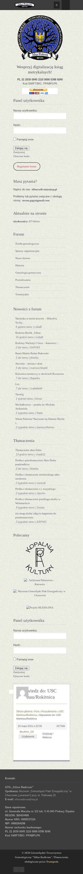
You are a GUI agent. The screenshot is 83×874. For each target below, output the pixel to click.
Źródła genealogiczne (27, 243)
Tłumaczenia (22, 287)
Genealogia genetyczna (28, 272)
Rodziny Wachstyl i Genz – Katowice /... (37, 343)
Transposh (52, 861)
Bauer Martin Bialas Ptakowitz (32, 353)
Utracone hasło (21, 156)
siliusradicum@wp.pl (26, 799)
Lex (17, 384)
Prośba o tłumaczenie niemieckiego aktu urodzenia (37, 476)
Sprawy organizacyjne (27, 250)
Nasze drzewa (22, 258)
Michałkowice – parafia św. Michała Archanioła (35, 406)
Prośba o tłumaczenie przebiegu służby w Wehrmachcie (37, 501)
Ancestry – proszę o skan (28, 363)
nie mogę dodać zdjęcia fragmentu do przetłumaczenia (35, 515)
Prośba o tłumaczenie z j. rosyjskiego (35, 488)
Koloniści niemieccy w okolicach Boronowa (39, 373)
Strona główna (24, 711)
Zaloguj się (21, 148)
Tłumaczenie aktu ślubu (28, 450)
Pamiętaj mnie (25, 139)
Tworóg (19, 394)
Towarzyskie (22, 294)
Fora (36, 711)
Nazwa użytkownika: (25, 110)
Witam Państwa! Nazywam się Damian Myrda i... (39, 420)
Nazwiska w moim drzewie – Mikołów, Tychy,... (36, 320)
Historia (19, 265)
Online (26, 221)
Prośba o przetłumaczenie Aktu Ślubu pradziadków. (35, 462)
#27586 (61, 726)
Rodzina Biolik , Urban (28, 332)
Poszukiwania (22, 279)
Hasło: (17, 125)
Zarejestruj (19, 152)
